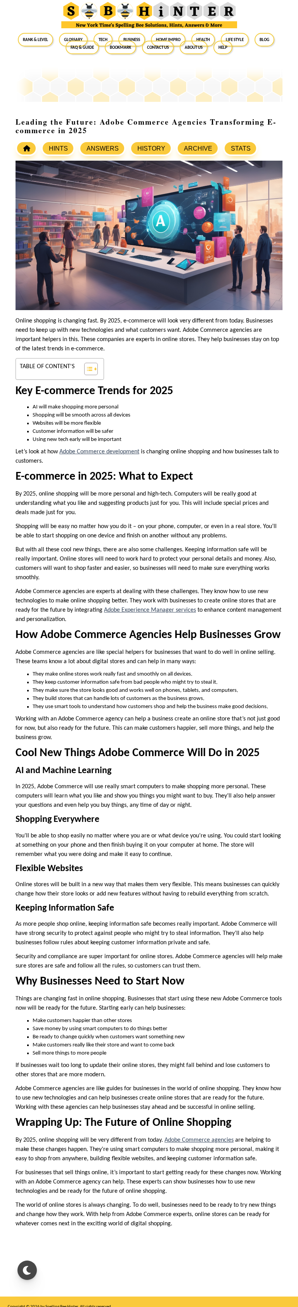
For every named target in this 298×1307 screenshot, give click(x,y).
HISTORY (151, 148)
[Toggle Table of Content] (87, 369)
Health (203, 39)
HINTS (58, 148)
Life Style (235, 39)
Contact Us (158, 47)
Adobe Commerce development (99, 452)
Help (222, 47)
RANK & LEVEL (35, 39)
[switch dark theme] (27, 1270)
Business (131, 39)
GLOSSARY (73, 39)
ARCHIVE (198, 148)
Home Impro (168, 39)
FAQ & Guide (82, 47)
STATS (241, 148)
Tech (103, 39)
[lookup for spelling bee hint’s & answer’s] (26, 148)
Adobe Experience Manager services (150, 610)
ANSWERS (103, 148)
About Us (194, 47)
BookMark (120, 47)
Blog (264, 39)
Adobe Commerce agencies (199, 1140)
